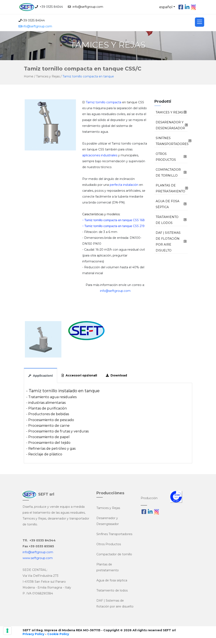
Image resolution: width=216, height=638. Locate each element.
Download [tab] (118, 375)
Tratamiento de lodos (112, 590)
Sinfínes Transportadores (114, 534)
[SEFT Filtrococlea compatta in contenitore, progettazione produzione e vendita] (86, 339)
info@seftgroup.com (87, 7)
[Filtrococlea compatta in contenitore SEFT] (43, 339)
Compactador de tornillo (114, 554)
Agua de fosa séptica (111, 580)
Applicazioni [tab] (42, 375)
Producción (149, 498)
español (166, 7)
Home (28, 76)
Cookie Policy (58, 634)
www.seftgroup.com (38, 558)
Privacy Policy (33, 634)
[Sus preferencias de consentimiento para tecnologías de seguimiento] (7, 631)
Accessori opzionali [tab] (80, 375)
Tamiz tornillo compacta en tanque (88, 76)
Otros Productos (108, 544)
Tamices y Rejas (48, 76)
